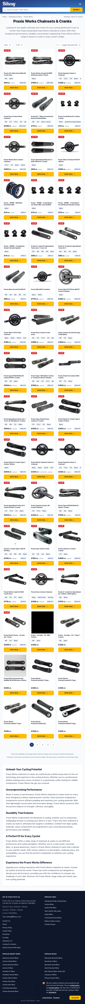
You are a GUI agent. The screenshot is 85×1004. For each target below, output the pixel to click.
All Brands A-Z (7, 941)
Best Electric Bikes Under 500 (55, 971)
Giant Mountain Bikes (52, 968)
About (4, 924)
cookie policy (74, 985)
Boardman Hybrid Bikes (10, 958)
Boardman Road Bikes (52, 965)
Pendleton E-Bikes (8, 971)
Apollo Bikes (49, 914)
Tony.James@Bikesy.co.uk (11, 917)
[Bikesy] (8, 4)
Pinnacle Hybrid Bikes (52, 978)
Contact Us (6, 921)
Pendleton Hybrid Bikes (10, 974)
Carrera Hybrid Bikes (9, 961)
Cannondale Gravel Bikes (53, 918)
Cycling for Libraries (9, 944)
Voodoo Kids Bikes (8, 981)
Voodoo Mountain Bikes (10, 991)
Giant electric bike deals (53, 911)
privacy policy (54, 988)
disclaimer (52, 992)
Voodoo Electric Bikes (9, 978)
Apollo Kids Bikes (50, 907)
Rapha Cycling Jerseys (52, 921)
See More (32, 903)
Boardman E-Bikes (51, 961)
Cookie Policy (7, 931)
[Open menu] (80, 4)
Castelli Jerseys (50, 924)
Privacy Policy (7, 927)
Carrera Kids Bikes (8, 984)
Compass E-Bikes (51, 974)
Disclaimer (56, 997)
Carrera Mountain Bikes (10, 965)
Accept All (75, 998)
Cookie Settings (47, 997)
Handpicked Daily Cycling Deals (55, 901)
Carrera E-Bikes (7, 968)
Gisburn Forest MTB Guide (11, 947)
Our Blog (5, 937)
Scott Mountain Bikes (9, 988)
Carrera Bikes (49, 904)
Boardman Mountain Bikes (53, 958)
